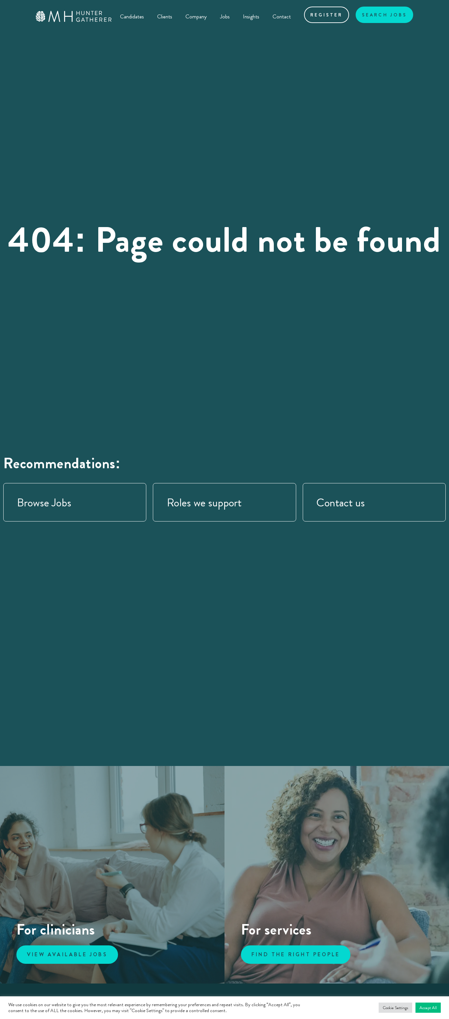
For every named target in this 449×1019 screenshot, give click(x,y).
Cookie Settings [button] (395, 1008)
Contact (281, 16)
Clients (164, 16)
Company (196, 16)
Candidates (132, 16)
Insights (251, 16)
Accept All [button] (428, 1008)
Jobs (225, 16)
